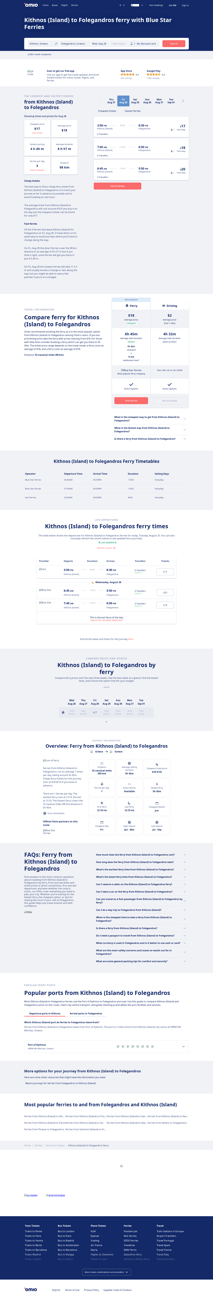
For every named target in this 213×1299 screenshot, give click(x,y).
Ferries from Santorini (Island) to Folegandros (90, 1129)
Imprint (56, 1290)
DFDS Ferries (131, 1240)
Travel (160, 1225)
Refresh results (104, 548)
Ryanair (95, 1236)
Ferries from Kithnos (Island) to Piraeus (86, 1116)
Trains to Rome (33, 1231)
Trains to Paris (33, 1236)
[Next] (183, 100)
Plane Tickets (98, 1225)
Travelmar (129, 1245)
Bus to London (66, 1231)
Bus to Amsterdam (68, 1245)
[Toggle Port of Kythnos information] (183, 1046)
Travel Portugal (165, 1240)
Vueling (95, 1240)
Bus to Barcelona (67, 1249)
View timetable (37, 170)
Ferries (74, 5)
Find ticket (37, 133)
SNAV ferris (130, 1249)
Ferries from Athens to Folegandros (167, 1122)
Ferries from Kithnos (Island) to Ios (84, 1122)
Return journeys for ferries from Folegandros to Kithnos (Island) (60, 1083)
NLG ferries (130, 1236)
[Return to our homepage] (33, 5)
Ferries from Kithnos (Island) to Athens (45, 1116)
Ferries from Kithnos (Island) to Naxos (168, 1116)
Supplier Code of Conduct (117, 1290)
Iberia (94, 1249)
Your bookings (156, 5)
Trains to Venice (34, 1240)
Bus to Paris (64, 1236)
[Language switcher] (137, 5)
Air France (96, 1245)
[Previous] (62, 702)
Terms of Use (72, 1290)
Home (27, 1145)
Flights (64, 5)
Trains (46, 5)
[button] (100, 43)
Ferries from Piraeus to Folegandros (44, 1129)
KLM (93, 1231)
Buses (55, 5)
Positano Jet (130, 1231)
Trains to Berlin (33, 1245)
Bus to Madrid (66, 1240)
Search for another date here (107, 620)
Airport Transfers (166, 1236)
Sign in (185, 5)
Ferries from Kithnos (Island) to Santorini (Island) (133, 1116)
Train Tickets (32, 1225)
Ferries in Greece (55, 1145)
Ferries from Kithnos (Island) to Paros (44, 1122)
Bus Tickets (64, 1225)
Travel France (164, 1249)
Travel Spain (163, 1245)
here (130, 639)
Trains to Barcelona (36, 1249)
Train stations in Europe (170, 1231)
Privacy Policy (91, 1290)
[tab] (107, 110)
